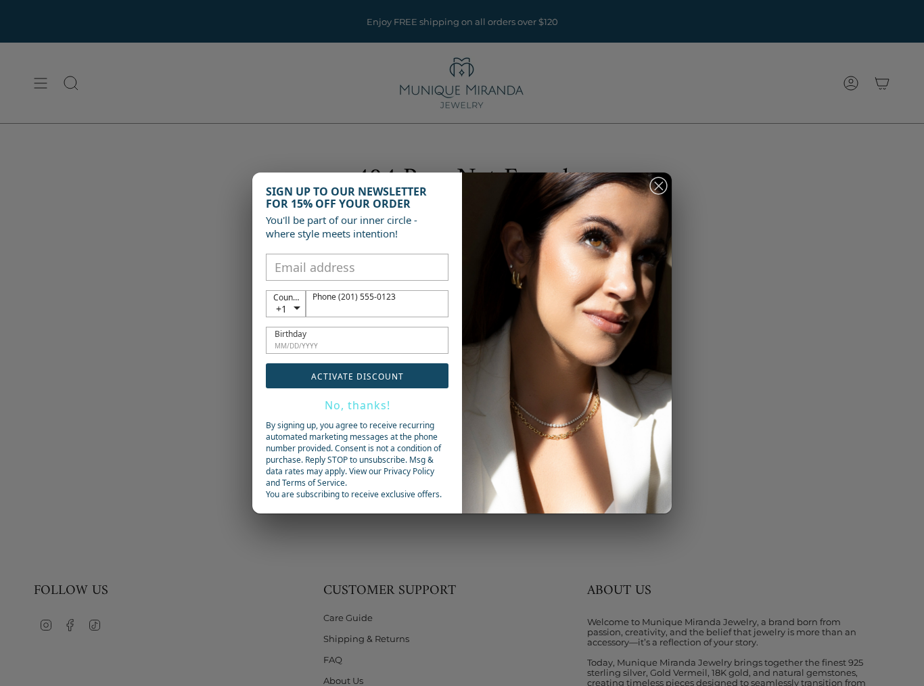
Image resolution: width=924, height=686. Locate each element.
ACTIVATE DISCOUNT (357, 376)
